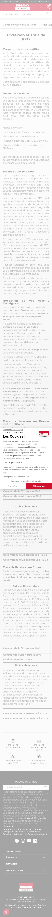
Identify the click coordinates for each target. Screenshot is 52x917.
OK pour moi (39, 486)
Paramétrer (13, 486)
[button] (6, 912)
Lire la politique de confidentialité (16, 477)
